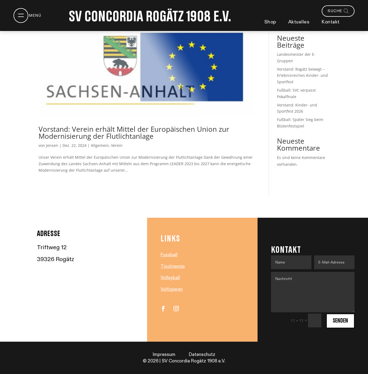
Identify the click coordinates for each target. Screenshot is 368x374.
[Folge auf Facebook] (163, 308)
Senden (340, 321)
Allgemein (100, 145)
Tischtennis (173, 266)
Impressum (164, 355)
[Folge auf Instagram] (176, 308)
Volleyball (170, 278)
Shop (270, 22)
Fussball (169, 255)
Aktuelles (299, 22)
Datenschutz (202, 355)
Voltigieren (172, 289)
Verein (117, 145)
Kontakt (330, 22)
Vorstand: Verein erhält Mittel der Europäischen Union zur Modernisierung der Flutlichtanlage (134, 132)
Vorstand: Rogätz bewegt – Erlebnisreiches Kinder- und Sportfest (302, 76)
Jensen (52, 145)
